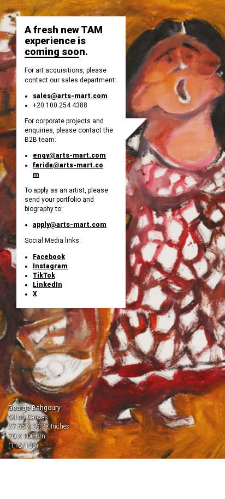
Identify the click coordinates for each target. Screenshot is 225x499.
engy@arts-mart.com (69, 155)
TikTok (44, 275)
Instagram (50, 266)
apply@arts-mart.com (69, 225)
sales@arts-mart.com (70, 96)
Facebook (49, 257)
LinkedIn (47, 284)
